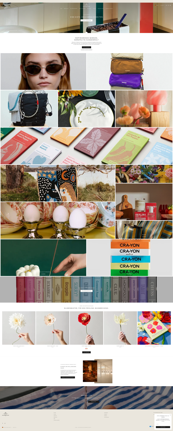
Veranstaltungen (106, 417)
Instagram (105, 414)
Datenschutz (55, 417)
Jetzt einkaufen (86, 47)
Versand (55, 414)
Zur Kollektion (43, 87)
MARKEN (94, 8)
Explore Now (86, 22)
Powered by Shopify (87, 427)
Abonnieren (93, 401)
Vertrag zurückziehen (56, 420)
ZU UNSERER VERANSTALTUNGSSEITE (86, 49)
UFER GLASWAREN (82, 8)
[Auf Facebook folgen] (2, 423)
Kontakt (55, 412)
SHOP (61, 8)
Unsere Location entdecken (68, 377)
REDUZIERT (89, 8)
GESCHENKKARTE (101, 8)
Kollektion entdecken (29, 124)
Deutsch (162, 5)
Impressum (55, 415)
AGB (54, 418)
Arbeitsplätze (106, 412)
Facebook (105, 415)
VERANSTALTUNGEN (109, 8)
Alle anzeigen (86, 352)
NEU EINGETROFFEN (73, 8)
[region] (86, 18)
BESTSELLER (66, 8)
